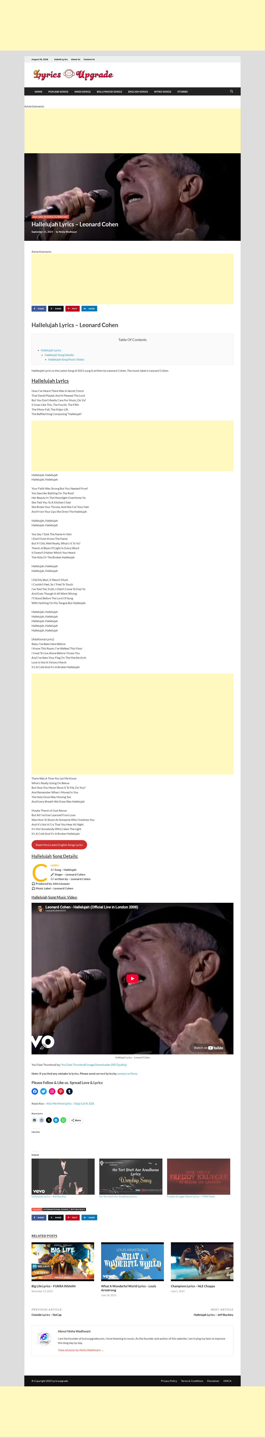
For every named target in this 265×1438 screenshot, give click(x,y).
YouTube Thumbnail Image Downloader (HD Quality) (94, 1064)
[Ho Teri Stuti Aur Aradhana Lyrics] (131, 1177)
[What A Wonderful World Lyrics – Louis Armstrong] (132, 1263)
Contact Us (89, 59)
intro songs (162, 91)
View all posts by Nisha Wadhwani (81, 1350)
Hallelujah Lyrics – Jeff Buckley (49, 1196)
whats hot (62, 216)
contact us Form (127, 1073)
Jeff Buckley (77, 1209)
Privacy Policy (169, 1380)
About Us (75, 59)
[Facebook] (35, 1091)
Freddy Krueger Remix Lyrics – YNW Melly (191, 1196)
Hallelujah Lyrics (51, 350)
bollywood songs (109, 91)
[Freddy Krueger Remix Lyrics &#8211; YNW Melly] (199, 1177)
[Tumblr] (69, 1091)
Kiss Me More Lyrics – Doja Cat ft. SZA (70, 1103)
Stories (182, 91)
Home (38, 91)
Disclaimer (213, 1380)
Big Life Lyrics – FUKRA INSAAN (54, 1286)
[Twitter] (43, 1091)
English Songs (138, 91)
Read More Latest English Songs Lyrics (59, 844)
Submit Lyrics (61, 59)
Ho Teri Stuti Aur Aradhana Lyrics (118, 1196)
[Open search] (231, 91)
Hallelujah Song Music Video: (66, 359)
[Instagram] (52, 1091)
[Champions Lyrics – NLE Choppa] (202, 1263)
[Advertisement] (108, 25)
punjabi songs (58, 91)
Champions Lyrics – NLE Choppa (193, 1286)
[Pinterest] (61, 1091)
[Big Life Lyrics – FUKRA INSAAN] (63, 1263)
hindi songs (82, 91)
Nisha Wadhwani (68, 231)
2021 (35, 216)
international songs (55, 1209)
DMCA (227, 1380)
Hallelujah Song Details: (59, 355)
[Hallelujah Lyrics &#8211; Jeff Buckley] (64, 1177)
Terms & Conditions (192, 1380)
